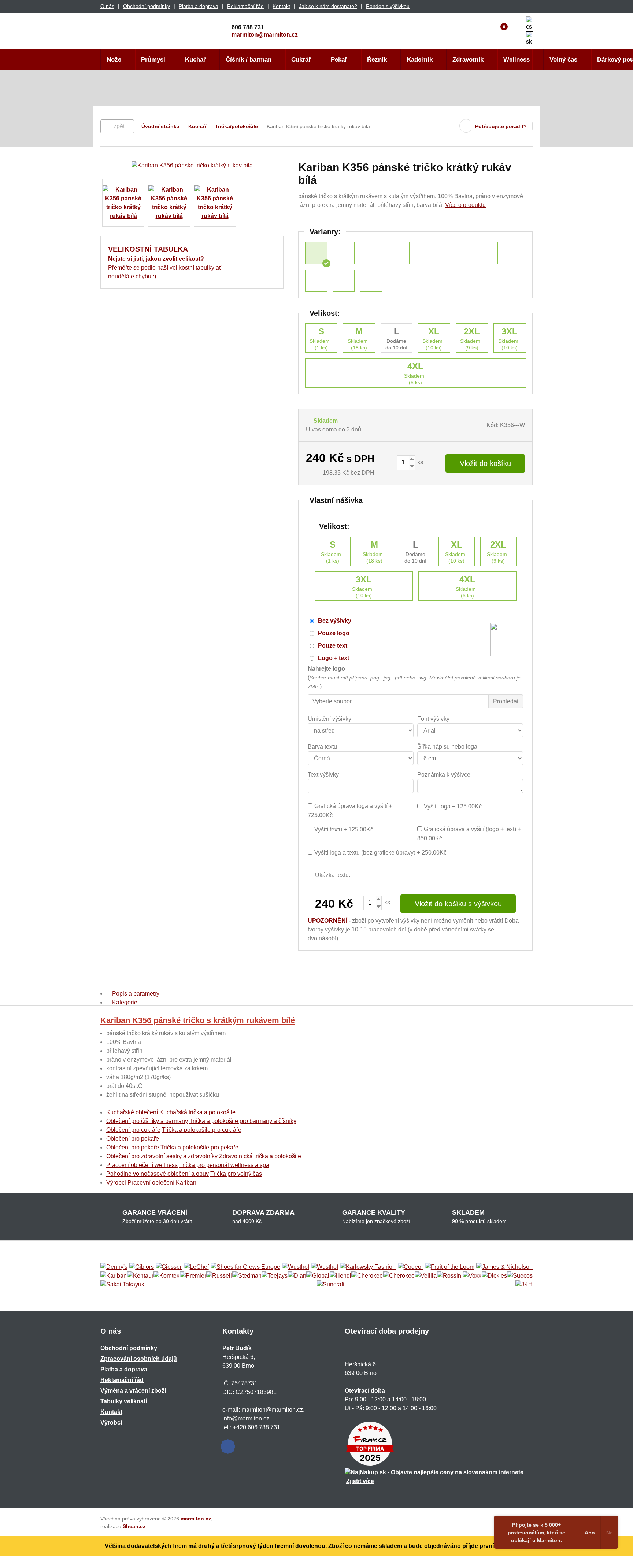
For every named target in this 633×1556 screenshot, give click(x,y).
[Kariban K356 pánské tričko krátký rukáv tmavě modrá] (453, 253)
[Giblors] (141, 1267)
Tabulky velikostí (123, 1401)
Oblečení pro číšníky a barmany (147, 1121)
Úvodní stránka (160, 126)
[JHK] (524, 1284)
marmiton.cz (196, 1519)
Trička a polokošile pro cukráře (201, 1130)
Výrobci (116, 1182)
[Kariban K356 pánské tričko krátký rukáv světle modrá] (344, 253)
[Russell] (219, 1275)
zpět (119, 126)
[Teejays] (275, 1275)
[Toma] (399, 1275)
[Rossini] (450, 1275)
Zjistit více (360, 1481)
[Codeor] (410, 1267)
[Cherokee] (367, 1275)
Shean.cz (134, 1526)
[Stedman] (247, 1275)
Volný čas (563, 59)
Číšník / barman (248, 59)
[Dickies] (494, 1275)
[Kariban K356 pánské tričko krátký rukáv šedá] (371, 281)
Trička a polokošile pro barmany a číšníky (242, 1121)
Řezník (377, 59)
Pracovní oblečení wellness (142, 1165)
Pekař (339, 59)
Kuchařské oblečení (132, 1112)
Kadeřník (420, 59)
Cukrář (301, 59)
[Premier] (193, 1275)
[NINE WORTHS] (324, 1267)
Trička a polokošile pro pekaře (199, 1147)
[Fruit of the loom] (449, 1267)
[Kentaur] (140, 1275)
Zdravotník (468, 59)
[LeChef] (196, 1267)
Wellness (516, 59)
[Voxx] (472, 1275)
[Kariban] (113, 1275)
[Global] (317, 1275)
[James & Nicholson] (504, 1267)
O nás (107, 6)
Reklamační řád (245, 6)
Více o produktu (465, 205)
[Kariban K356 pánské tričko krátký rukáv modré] (344, 281)
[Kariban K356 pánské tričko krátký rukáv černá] (399, 253)
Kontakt (281, 6)
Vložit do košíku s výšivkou (458, 904)
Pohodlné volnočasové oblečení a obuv (157, 1174)
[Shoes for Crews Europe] (245, 1267)
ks (419, 462)
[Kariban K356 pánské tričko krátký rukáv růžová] (316, 281)
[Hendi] (340, 1275)
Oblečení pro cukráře (133, 1130)
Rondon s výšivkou (388, 6)
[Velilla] (426, 1275)
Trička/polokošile (236, 126)
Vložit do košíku (485, 463)
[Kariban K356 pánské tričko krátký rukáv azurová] (426, 253)
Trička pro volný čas (236, 1174)
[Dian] (297, 1275)
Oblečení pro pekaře (132, 1138)
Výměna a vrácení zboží (133, 1391)
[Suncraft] (330, 1284)
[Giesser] (169, 1267)
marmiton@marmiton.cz (265, 35)
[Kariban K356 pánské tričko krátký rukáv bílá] (316, 253)
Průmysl (153, 59)
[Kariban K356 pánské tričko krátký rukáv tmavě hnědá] (508, 253)
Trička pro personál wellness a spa (224, 1165)
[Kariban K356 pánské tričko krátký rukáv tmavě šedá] (371, 253)
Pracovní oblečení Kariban (161, 1182)
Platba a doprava (198, 6)
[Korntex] (166, 1275)
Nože (114, 59)
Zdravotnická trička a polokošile (260, 1156)
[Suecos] (520, 1275)
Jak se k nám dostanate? (328, 6)
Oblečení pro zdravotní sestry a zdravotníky (162, 1156)
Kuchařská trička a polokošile (197, 1112)
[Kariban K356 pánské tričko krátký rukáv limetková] (481, 253)
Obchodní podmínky (146, 6)
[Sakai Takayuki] (123, 1284)
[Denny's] (113, 1267)
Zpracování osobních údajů (138, 1359)
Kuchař (195, 59)
